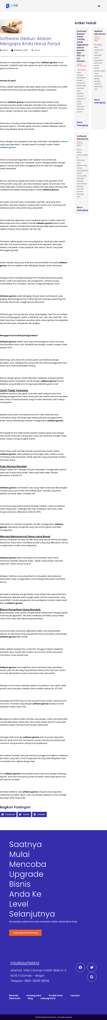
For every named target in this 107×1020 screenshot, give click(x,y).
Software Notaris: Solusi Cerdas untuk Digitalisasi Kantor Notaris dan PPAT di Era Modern (82, 46)
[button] (99, 6)
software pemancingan (84, 137)
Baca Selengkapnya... (85, 124)
